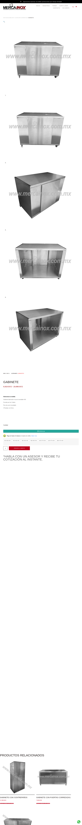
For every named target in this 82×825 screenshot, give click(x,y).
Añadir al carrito (19, 448)
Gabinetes (24, 17)
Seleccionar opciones (7, 803)
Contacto (56, 8)
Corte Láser (63, 5)
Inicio (38, 5)
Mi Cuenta (66, 8)
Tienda (54, 5)
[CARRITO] (75, 6)
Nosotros (46, 5)
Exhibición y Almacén (14, 17)
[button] (73, 7)
